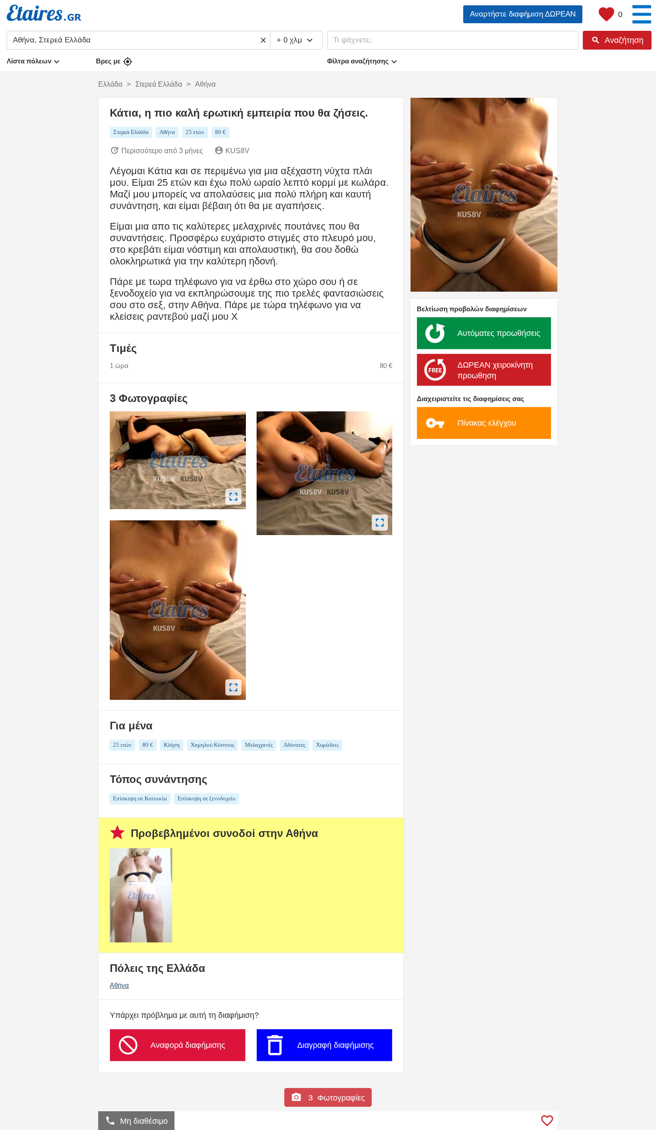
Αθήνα (119, 985)
